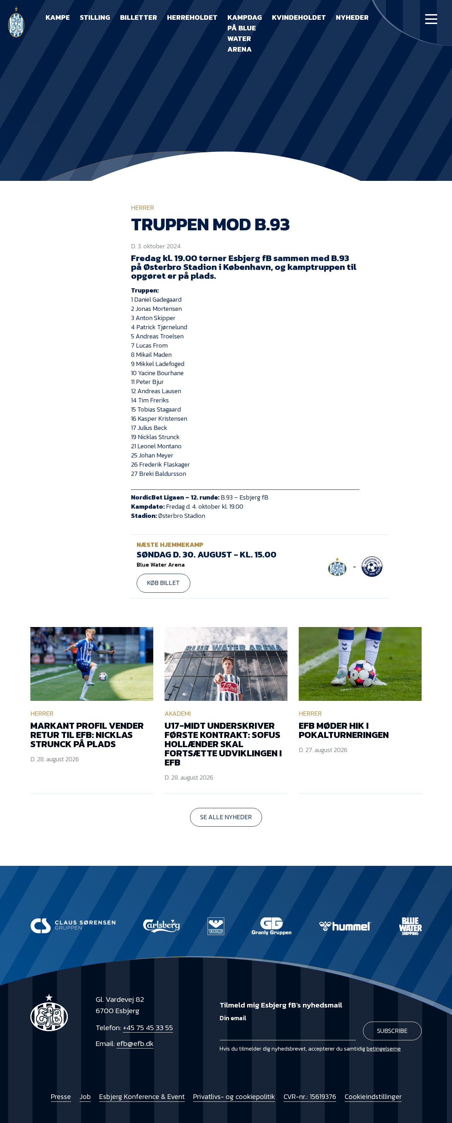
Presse (61, 1097)
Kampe (58, 17)
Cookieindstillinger (373, 1097)
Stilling (95, 17)
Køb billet (163, 582)
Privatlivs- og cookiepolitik (234, 1097)
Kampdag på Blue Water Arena (244, 33)
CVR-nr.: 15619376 (310, 1097)
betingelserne (384, 1048)
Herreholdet (192, 17)
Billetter (138, 17)
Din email (233, 1018)
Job (85, 1097)
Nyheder (352, 17)
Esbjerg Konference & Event (142, 1097)
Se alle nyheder (226, 817)
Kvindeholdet (299, 17)
